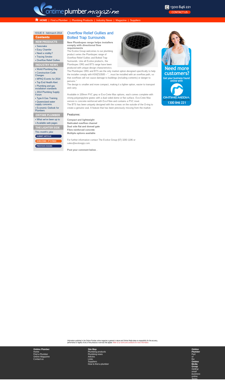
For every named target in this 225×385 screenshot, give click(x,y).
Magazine (121, 20)
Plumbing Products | (84, 20)
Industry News (104, 20)
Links (90, 359)
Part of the (195, 360)
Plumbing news (95, 354)
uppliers (93, 361)
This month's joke (44, 132)
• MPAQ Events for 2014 (47, 79)
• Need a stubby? (44, 53)
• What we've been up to (47, 119)
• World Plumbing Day (46, 69)
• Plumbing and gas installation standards (46, 87)
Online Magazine (41, 356)
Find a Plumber (59, 20)
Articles (91, 356)
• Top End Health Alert (46, 82)
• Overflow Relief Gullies (47, 60)
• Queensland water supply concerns (45, 103)
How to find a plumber (98, 364)
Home (36, 352)
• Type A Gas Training (46, 98)
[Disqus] (112, 202)
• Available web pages (46, 123)
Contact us (38, 359)
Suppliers (135, 20)
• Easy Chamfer (43, 49)
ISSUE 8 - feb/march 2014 (48, 33)
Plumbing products (97, 352)
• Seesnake (41, 46)
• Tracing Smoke (43, 56)
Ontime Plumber (41, 349)
